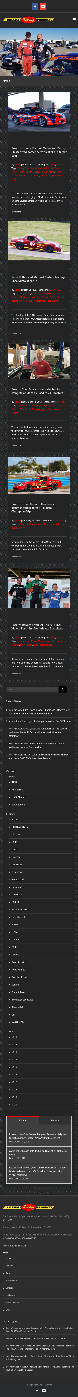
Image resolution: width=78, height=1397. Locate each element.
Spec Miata (45, 175)
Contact (9, 1287)
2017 (52, 289)
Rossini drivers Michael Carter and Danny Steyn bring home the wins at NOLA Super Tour (39, 151)
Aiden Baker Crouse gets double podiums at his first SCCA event (40, 721)
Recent (23, 1120)
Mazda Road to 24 (49, 405)
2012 (14, 1044)
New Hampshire (20, 917)
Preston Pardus (49, 297)
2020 (14, 1104)
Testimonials (11, 1280)
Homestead (18, 879)
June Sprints (18, 789)
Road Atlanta (18, 969)
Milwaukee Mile (20, 909)
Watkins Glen (18, 1022)
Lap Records (10, 1295)
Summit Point (18, 992)
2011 (14, 1037)
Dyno (7, 1273)
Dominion (17, 864)
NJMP (15, 924)
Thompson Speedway (22, 999)
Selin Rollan (33, 300)
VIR (13, 1015)
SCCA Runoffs (18, 804)
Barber (15, 819)
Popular (55, 1120)
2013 (14, 1052)
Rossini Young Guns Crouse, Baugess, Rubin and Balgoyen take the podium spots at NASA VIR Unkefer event (39, 1329)
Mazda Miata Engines (41, 293)
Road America (19, 962)
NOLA (59, 164)
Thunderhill (17, 1007)
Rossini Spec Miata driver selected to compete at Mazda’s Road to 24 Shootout (37, 391)
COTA (14, 849)
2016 (57, 401)
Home (8, 1258)
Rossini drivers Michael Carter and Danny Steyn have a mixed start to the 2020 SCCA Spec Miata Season (39, 1368)
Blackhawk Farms (20, 827)
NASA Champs (19, 797)
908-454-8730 (28, 1238)
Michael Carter (53, 168)
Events (12, 776)
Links (7, 1309)
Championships (12, 1302)
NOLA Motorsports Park (29, 297)
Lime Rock (17, 894)
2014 (14, 1059)
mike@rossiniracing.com (15, 1245)
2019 (14, 1097)
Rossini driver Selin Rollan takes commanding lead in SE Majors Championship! (32, 507)
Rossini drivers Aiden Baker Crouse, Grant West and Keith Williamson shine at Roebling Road (39, 1358)
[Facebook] (35, 6)
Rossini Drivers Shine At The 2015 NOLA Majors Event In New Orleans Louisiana (37, 626)
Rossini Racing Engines (36, 409)
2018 (52, 164)
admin (17, 164)
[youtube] (43, 6)
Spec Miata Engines (49, 300)
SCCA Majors (33, 175)
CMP (14, 842)
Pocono (15, 954)
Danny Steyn (24, 168)
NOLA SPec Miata (45, 171)
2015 (52, 637)
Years (12, 1031)
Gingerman (17, 872)
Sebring (15, 984)
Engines (9, 1265)
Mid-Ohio (16, 902)
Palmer (15, 939)
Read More (16, 211)
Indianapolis (18, 887)
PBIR (14, 947)
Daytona (16, 857)
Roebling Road (19, 977)
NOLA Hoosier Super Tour (23, 171)
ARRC (14, 782)
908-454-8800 (12, 1238)
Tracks (12, 814)
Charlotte (16, 834)
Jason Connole (38, 168)
